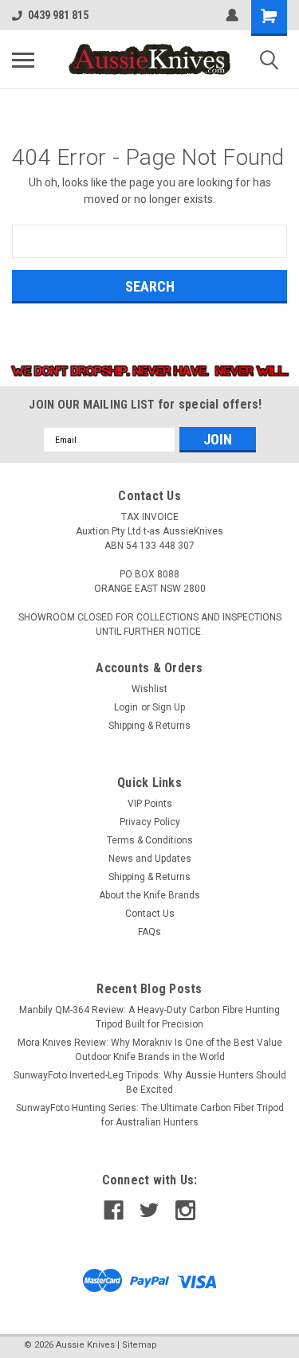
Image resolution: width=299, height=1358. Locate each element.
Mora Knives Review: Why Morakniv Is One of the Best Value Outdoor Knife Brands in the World (150, 1050)
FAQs (149, 931)
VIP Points (150, 803)
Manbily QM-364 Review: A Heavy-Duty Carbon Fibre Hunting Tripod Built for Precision (149, 1017)
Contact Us (150, 913)
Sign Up (168, 707)
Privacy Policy (150, 822)
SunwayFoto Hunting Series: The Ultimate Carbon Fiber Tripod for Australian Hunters (150, 1115)
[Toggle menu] (23, 60)
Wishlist (149, 689)
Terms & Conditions (150, 840)
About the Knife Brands (149, 895)
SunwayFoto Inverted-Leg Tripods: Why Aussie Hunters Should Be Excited (150, 1082)
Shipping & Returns (149, 725)
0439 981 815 (58, 15)
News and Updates (149, 858)
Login (126, 707)
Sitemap (139, 1345)
